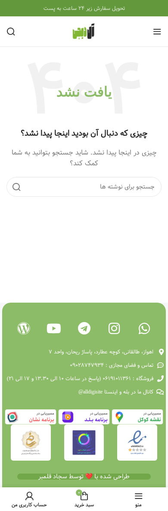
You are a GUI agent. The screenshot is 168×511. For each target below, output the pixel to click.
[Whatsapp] (144, 328)
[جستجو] (10, 31)
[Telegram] (84, 328)
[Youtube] (53, 328)
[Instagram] (114, 328)
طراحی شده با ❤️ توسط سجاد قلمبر (84, 476)
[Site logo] (84, 31)
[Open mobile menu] (157, 31)
